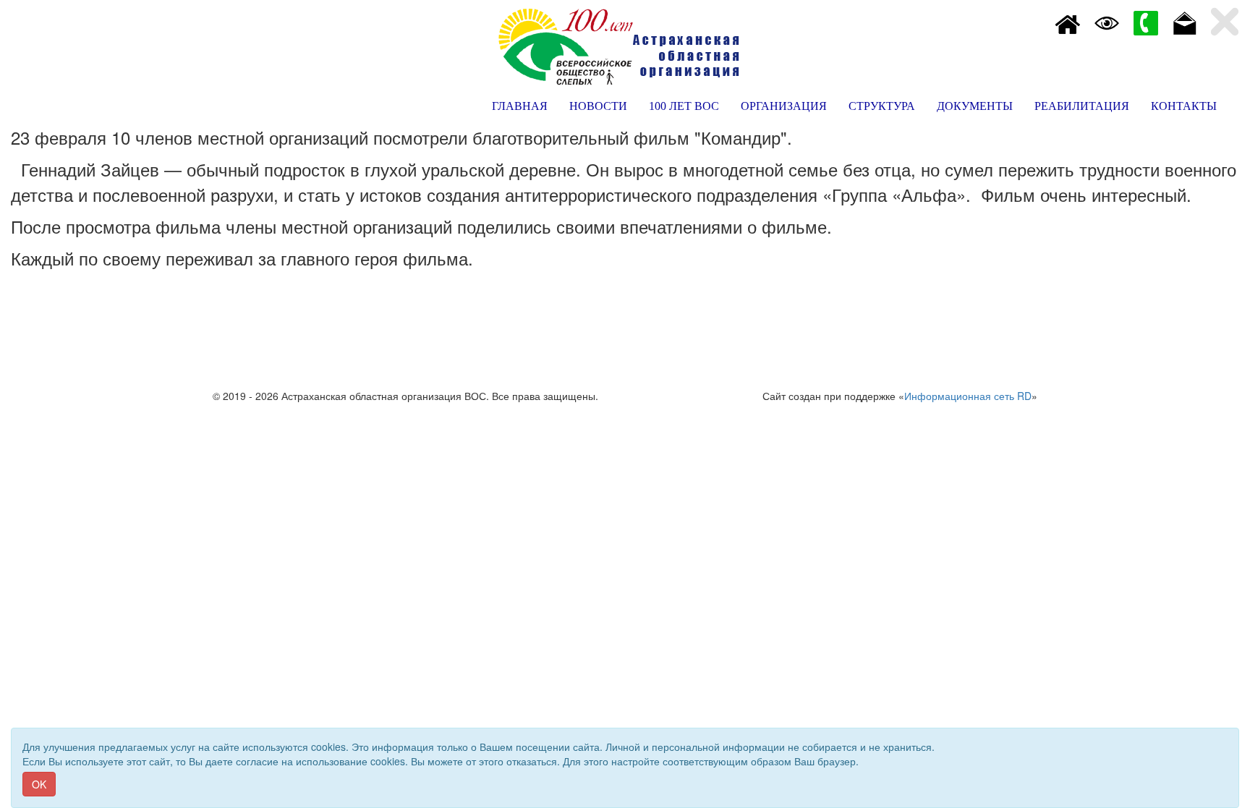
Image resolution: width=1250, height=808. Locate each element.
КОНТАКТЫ (1184, 106)
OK (39, 784)
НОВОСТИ (598, 106)
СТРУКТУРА (882, 106)
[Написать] (1185, 21)
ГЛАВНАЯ (520, 106)
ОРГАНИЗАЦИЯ (784, 106)
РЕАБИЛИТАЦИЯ (1081, 106)
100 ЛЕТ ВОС (684, 106)
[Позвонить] (1146, 21)
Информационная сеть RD (968, 395)
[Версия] (1107, 21)
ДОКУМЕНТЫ (975, 106)
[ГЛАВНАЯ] (1068, 21)
